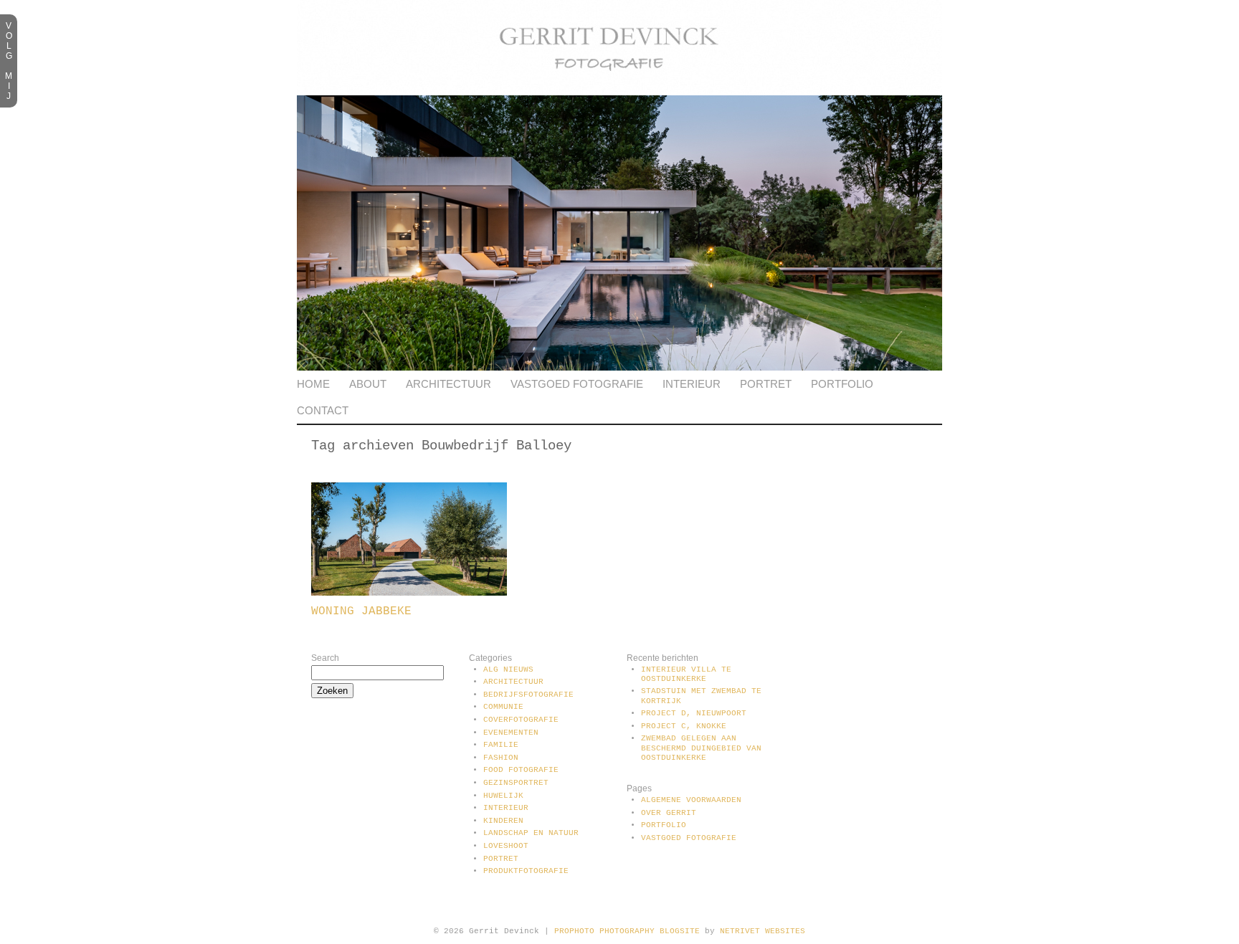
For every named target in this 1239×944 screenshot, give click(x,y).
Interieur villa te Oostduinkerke (686, 674)
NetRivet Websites (762, 931)
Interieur (692, 383)
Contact (322, 410)
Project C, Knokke (683, 726)
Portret (766, 383)
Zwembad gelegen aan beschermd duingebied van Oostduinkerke (701, 747)
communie (503, 706)
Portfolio (842, 383)
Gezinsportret (516, 782)
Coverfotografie (521, 719)
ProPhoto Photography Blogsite (627, 931)
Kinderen (503, 820)
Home (313, 383)
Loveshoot (505, 846)
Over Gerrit (668, 813)
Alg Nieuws (508, 669)
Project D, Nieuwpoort (693, 713)
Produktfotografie (526, 871)
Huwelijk (503, 795)
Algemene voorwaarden (691, 800)
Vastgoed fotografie (577, 383)
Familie (500, 744)
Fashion (500, 757)
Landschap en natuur (531, 833)
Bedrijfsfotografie (528, 694)
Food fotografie (521, 770)
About (367, 383)
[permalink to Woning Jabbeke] (409, 593)
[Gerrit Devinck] (619, 92)
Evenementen (510, 732)
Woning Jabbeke (361, 611)
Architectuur (448, 383)
